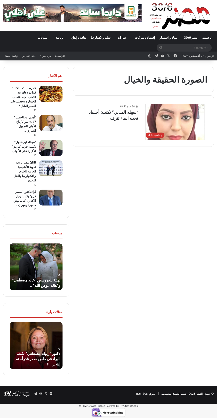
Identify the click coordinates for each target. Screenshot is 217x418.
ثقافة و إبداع (78, 37)
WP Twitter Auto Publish (92, 405)
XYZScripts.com (130, 405)
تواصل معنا (11, 55)
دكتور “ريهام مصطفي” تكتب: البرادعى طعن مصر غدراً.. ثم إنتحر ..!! (37, 358)
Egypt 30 (129, 106)
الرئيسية (207, 37)
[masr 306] (181, 15)
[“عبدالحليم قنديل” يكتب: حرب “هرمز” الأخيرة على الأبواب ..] (51, 148)
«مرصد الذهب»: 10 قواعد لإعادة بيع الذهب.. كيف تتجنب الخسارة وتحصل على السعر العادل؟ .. (23, 97)
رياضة (59, 37)
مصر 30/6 (191, 37)
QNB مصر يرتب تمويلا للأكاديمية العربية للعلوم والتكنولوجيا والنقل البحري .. (25, 171)
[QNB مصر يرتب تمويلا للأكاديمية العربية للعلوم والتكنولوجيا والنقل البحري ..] (51, 168)
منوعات (42, 37)
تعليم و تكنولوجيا (101, 37)
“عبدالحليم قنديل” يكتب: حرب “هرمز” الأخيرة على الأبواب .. (23, 146)
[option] (36, 266)
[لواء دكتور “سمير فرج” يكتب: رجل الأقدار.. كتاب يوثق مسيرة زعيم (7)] (51, 198)
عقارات (122, 37)
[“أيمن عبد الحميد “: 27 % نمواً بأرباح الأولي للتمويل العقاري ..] (51, 123)
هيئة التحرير (29, 55)
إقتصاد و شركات (145, 37)
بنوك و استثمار (168, 37)
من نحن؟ (45, 55)
